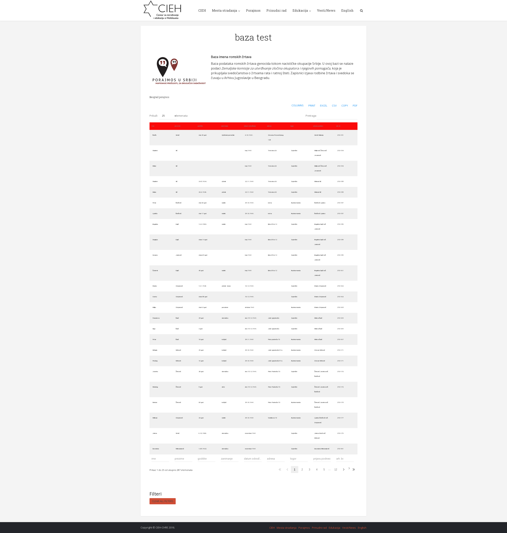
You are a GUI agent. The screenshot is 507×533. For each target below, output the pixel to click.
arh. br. (338, 126)
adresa (269, 126)
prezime (177, 126)
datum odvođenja (250, 126)
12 (335, 469)
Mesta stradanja (224, 10)
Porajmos (253, 10)
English (347, 10)
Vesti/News (326, 10)
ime (153, 126)
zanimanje (224, 126)
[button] (168, 115)
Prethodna (287, 469)
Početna (280, 469)
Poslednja (353, 469)
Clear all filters (162, 501)
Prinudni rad (276, 10)
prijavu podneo (318, 126)
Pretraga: (311, 115)
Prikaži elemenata (169, 116)
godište (200, 126)
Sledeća (345, 469)
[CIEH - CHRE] (163, 10)
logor (292, 126)
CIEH (202, 10)
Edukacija (300, 10)
